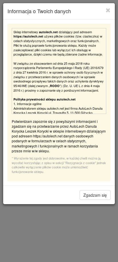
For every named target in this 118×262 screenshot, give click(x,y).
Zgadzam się (95, 195)
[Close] (108, 10)
